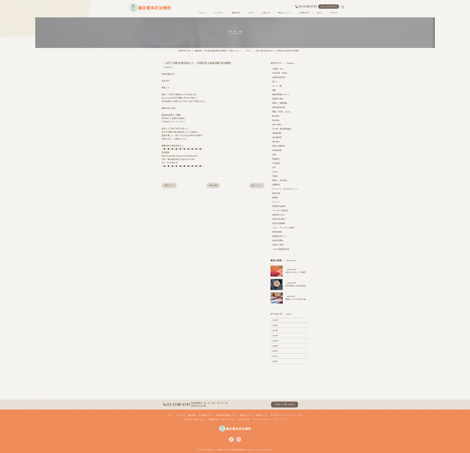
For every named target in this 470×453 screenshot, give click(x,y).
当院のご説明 (277, 244)
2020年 (275, 340)
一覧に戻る (213, 185)
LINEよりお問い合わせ (328, 6)
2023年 (275, 325)
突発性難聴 (277, 232)
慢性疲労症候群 (278, 206)
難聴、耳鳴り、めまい (281, 111)
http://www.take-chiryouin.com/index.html (179, 155)
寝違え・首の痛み (279, 180)
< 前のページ (169, 185)
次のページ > (256, 185)
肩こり (275, 81)
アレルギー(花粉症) (280, 210)
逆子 (274, 167)
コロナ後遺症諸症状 (280, 249)
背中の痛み (277, 124)
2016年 (275, 361)
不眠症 (275, 176)
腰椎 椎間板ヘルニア (280, 94)
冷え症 (275, 171)
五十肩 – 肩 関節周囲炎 (281, 129)
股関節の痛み (277, 98)
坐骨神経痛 (277, 150)
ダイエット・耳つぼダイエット (285, 189)
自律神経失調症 (278, 77)
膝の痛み (276, 116)
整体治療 (276, 193)
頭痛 (274, 154)
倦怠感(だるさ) (278, 214)
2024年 (275, 320)
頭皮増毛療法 (277, 240)
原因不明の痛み (278, 219)
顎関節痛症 (277, 133)
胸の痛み (276, 120)
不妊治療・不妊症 (279, 73)
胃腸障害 (276, 184)
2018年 (275, 351)
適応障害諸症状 (278, 107)
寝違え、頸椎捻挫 (279, 103)
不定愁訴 (276, 163)
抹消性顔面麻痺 (278, 223)
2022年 (275, 330)
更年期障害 (277, 137)
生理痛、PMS (277, 68)
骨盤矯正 (276, 159)
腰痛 (274, 90)
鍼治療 (275, 197)
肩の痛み (276, 141)
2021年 (275, 335)
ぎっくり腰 (277, 86)
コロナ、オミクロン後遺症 (283, 227)
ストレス (276, 201)
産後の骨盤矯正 (278, 146)
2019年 (275, 346)
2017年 (275, 356)
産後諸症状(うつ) (279, 236)
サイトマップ (280, 419)
